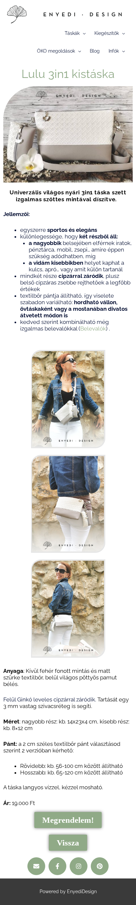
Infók (114, 51)
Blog (95, 51)
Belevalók (93, 328)
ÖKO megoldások (56, 51)
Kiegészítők (106, 33)
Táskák (72, 33)
